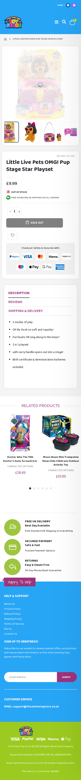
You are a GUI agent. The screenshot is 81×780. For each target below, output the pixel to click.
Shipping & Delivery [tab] (25, 311)
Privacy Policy (12, 609)
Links (60, 5)
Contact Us (10, 634)
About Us (9, 604)
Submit (66, 677)
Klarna (8, 629)
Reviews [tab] (15, 302)
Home (5, 39)
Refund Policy (12, 614)
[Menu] (56, 22)
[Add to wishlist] (12, 235)
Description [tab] (18, 293)
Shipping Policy (13, 619)
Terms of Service (14, 624)
